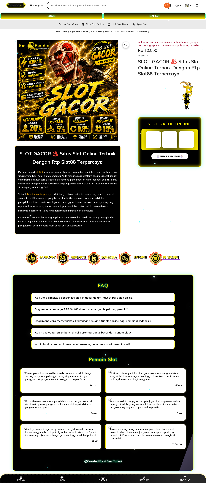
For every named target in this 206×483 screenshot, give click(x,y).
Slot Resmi (141, 31)
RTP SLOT (144, 480)
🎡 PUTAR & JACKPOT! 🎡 (170, 156)
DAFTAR (155, 15)
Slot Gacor (96, 31)
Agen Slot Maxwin (79, 31)
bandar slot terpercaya (39, 194)
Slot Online (61, 31)
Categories (38, 5)
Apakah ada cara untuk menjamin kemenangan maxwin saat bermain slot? (82, 344)
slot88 (39, 172)
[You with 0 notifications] (188, 5)
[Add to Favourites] (126, 45)
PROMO (21, 480)
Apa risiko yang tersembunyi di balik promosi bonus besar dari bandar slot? (83, 332)
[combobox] (105, 5)
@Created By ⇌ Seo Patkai (103, 461)
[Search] (167, 5)
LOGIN (51, 15)
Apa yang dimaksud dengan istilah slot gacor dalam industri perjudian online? (84, 297)
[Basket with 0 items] (197, 5)
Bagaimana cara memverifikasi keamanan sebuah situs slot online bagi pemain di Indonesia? (93, 321)
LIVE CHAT (185, 480)
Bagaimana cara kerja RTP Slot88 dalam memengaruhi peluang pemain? (81, 309)
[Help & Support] (178, 5)
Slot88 (108, 31)
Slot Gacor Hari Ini (124, 31)
